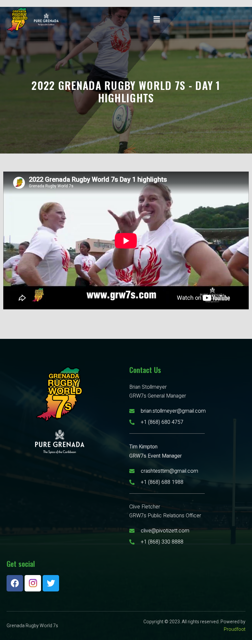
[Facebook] (15, 583)
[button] (156, 19)
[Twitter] (51, 583)
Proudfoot (234, 629)
